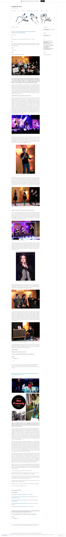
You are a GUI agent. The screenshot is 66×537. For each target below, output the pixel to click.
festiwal (12, 365)
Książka (44, 46)
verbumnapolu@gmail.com (47, 54)
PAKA (33, 525)
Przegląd (20, 366)
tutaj (14, 354)
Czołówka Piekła (29, 364)
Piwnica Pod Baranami (46, 47)
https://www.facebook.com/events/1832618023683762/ (19, 503)
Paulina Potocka (17, 366)
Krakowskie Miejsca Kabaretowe (33, 524)
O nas (18, 10)
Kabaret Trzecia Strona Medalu (30, 365)
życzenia (49, 49)
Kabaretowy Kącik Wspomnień (24, 524)
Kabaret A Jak (18, 365)
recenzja (53, 48)
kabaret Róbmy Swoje (46, 43)
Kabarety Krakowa (29, 10)
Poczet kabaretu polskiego (47, 48)
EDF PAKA (33, 364)
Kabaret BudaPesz (22, 365)
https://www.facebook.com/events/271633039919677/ (19, 496)
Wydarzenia (23, 10)
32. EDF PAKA (17, 525)
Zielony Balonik (45, 49)
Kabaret (19, 364)
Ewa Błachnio (36, 364)
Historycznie (36, 10)
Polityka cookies (5, 535)
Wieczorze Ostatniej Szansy (19, 213)
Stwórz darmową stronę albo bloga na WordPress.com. (18, 533)
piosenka (49, 46)
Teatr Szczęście (49, 48)
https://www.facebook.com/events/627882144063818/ (19, 494)
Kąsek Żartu (24, 351)
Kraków (51, 45)
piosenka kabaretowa (46, 46)
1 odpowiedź (13, 376)
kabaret (15, 365)
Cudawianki (41, 10)
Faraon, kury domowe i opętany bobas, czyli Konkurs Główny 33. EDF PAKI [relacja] (23, 32)
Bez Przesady (25, 525)
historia (52, 40)
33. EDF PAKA (25, 364)
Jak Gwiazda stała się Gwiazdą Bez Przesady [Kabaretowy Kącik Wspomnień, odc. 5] (24, 374)
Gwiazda (31, 525)
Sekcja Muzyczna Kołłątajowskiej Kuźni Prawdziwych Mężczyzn (30, 366)
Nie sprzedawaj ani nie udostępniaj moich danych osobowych (34, 533)
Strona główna (13, 10)
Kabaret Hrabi (51, 42)
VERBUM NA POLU (16, 6)
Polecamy (46, 10)
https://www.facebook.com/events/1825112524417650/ (19, 506)
